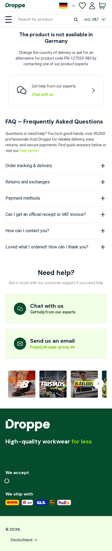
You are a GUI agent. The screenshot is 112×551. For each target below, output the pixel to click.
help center (29, 150)
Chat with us (43, 94)
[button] (49, 19)
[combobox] (49, 19)
